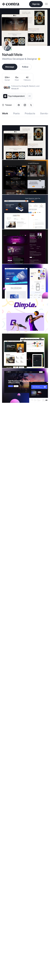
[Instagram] (25, 105)
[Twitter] (31, 105)
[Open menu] (46, 4)
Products (30, 113)
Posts (16, 113)
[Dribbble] (18, 105)
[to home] (10, 4)
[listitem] (27, 78)
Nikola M (15, 89)
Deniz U (32, 86)
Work (5, 113)
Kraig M (25, 86)
